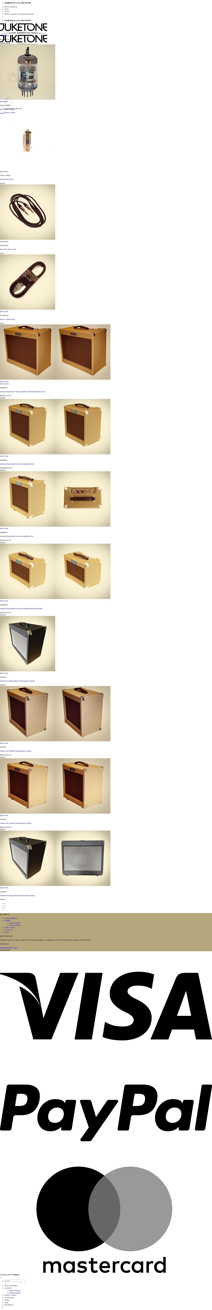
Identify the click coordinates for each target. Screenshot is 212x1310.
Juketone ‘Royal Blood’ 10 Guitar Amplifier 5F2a (17, 464)
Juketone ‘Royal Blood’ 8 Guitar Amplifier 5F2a (16, 536)
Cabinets (7, 920)
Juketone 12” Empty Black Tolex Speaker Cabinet (17, 895)
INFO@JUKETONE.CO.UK (8, 948)
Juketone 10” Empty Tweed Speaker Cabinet (15, 751)
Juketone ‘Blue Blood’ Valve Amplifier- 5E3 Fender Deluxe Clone (22, 391)
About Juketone (10, 7)
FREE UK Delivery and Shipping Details (19, 14)
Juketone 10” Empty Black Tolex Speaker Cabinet (17, 681)
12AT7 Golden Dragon (7, 109)
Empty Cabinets (14, 923)
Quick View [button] (4, 101)
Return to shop (9, 112)
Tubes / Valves (9, 927)
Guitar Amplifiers (10, 918)
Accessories (8, 930)
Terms (6, 12)
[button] (8, 1305)
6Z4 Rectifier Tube (6, 179)
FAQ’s (6, 9)
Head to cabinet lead (7, 319)
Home (2, 35)
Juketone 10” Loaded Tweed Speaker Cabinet (16, 823)
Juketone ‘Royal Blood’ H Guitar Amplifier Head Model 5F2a (21, 608)
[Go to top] (1, 1277)
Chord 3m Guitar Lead (8, 249)
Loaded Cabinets (15, 925)
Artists (6, 932)
